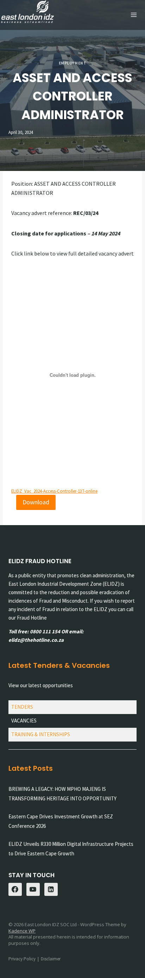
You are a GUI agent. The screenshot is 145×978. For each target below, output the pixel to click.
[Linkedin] (51, 889)
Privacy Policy (22, 959)
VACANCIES (24, 720)
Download (36, 502)
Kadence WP (22, 931)
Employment (73, 63)
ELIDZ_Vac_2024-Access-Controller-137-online (54, 491)
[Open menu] (133, 15)
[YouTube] (33, 889)
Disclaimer (51, 959)
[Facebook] (15, 889)
